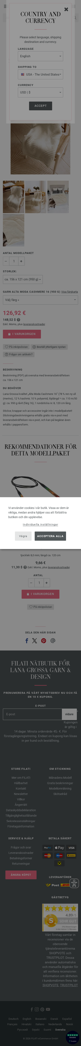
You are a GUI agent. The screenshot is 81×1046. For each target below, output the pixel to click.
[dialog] (40, 523)
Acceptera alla (50, 536)
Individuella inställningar (40, 524)
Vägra (23, 536)
